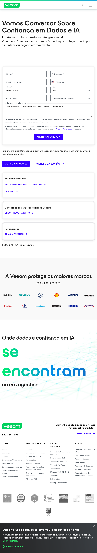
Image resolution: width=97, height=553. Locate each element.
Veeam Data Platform (58, 461)
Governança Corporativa (12, 459)
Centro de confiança (10, 476)
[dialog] (48, 538)
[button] (48, 547)
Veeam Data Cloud (57, 465)
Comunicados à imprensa (12, 467)
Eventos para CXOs (82, 455)
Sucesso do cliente (33, 456)
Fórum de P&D (31, 479)
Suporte (29, 449)
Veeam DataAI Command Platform (60, 453)
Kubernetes (55, 479)
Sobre (4, 449)
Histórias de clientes (83, 469)
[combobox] (26, 90)
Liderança (6, 452)
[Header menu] (90, 5)
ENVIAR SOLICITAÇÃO (48, 137)
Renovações (31, 459)
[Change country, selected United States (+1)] (53, 82)
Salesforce (54, 475)
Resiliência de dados (58, 457)
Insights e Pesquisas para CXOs (85, 450)
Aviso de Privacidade (64, 128)
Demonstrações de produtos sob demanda (84, 474)
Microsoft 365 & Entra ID (59, 472)
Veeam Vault (55, 468)
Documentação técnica (35, 452)
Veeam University (33, 463)
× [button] (94, 526)
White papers (80, 462)
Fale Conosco (7, 463)
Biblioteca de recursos (83, 458)
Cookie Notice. (10, 541)
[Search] (83, 5)
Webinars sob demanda (84, 466)
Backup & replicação (58, 482)
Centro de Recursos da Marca (11, 471)
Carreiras (5, 456)
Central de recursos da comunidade (35, 474)
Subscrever (84, 433)
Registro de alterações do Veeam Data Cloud (36, 468)
